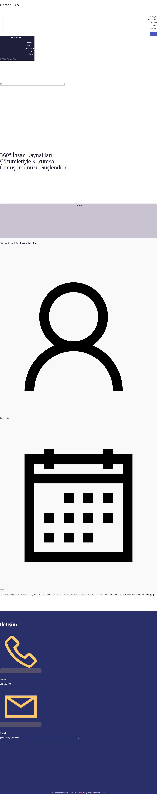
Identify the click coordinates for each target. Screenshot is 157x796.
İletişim (154, 28)
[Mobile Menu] (153, 34)
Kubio (103, 792)
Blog (155, 25)
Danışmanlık (152, 22)
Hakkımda (152, 19)
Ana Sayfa (152, 16)
